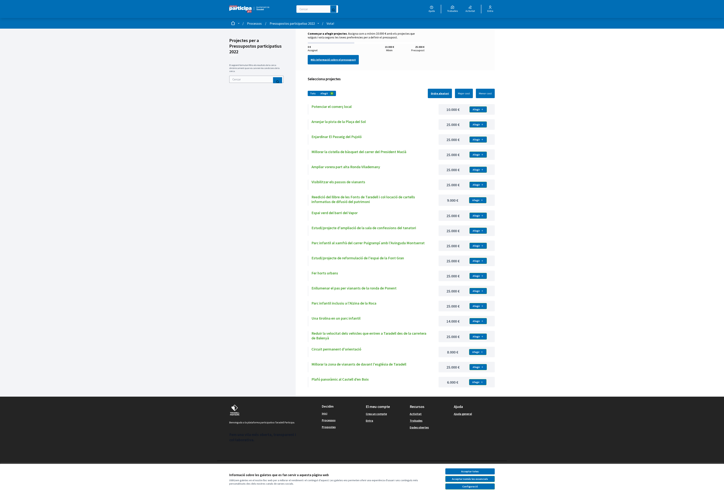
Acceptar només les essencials (470, 479)
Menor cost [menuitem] (485, 93)
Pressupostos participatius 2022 (292, 23)
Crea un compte (376, 414)
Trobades (416, 420)
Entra (369, 420)
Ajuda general (463, 414)
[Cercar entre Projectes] (277, 80)
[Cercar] (333, 9)
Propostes (329, 427)
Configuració (470, 486)
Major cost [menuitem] (464, 93)
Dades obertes (419, 427)
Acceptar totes (470, 471)
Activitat (416, 414)
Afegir (476, 109)
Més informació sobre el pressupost (333, 59)
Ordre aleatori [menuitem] (440, 93)
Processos (254, 23)
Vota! (330, 23)
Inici (324, 413)
